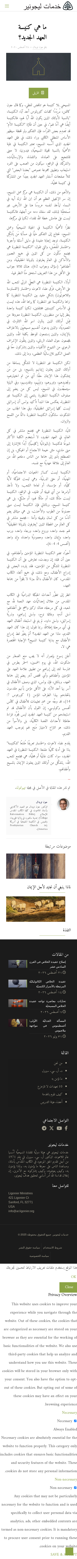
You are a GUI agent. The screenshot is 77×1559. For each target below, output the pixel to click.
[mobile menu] (7, 5)
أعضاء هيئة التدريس (51, 1102)
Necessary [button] (69, 1413)
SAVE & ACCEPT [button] (64, 1555)
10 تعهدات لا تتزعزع (50, 1086)
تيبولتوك (21, 788)
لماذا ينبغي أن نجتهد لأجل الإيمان (49, 887)
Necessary (64, 1421)
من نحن (58, 1063)
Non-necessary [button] (66, 1479)
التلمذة (67, 930)
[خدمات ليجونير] (48, 5)
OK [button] (73, 1277)
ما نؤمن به (57, 1079)
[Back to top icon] (69, 1551)
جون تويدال (38, 47)
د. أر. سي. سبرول (52, 1071)
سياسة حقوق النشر (29, 1247)
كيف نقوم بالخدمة (52, 1094)
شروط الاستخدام (52, 1247)
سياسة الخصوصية (39, 1256)
